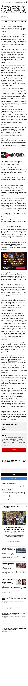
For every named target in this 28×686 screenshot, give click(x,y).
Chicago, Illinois (20, 57)
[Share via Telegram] (12, 22)
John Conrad (3, 16)
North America (5, 495)
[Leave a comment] (22, 22)
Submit (14, 449)
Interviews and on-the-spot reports (9, 492)
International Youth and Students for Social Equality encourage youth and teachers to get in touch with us (13, 413)
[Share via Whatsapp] (9, 22)
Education (10, 489)
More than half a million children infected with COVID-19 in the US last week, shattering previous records (11, 461)
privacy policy (5, 444)
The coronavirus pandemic (15, 495)
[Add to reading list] (25, 22)
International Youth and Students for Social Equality (12, 486)
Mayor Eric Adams (12, 361)
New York (4, 489)
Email (3, 429)
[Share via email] (15, 22)
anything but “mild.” (6, 302)
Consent (4, 435)
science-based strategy (18, 400)
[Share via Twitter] (6, 22)
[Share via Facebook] (2, 22)
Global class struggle (6, 499)
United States (21, 492)
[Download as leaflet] (18, 22)
